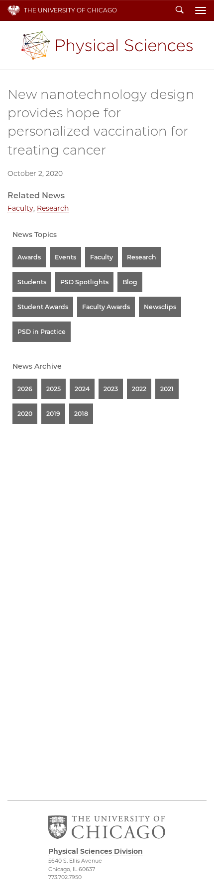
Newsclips (160, 307)
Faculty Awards (106, 307)
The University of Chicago (70, 10)
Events (65, 257)
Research (53, 208)
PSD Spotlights (84, 282)
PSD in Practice (41, 331)
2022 (139, 389)
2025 (53, 389)
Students (31, 282)
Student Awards (42, 307)
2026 (24, 389)
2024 (82, 389)
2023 (111, 389)
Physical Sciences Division (107, 45)
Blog (129, 282)
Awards (29, 257)
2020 (24, 413)
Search (180, 10)
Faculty (20, 208)
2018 (81, 413)
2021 (167, 389)
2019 (53, 413)
